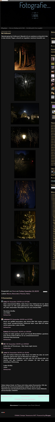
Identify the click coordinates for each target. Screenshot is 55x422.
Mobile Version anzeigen (25, 399)
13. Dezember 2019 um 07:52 (21, 319)
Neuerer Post (6, 396)
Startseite (25, 396)
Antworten (7, 315)
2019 (53, 199)
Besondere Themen (19, 293)
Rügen (52, 153)
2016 (53, 195)
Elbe (52, 134)
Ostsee (52, 152)
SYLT (52, 163)
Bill (4, 344)
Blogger (48, 415)
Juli (54, 208)
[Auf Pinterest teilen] (46, 291)
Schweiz (52, 158)
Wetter (52, 164)
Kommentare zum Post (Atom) (29, 405)
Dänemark (53, 133)
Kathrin (5, 331)
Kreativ (52, 142)
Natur (28, 293)
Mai (54, 206)
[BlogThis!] (44, 291)
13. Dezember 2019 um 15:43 (18, 352)
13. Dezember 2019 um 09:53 (17, 344)
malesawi (6, 319)
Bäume (9, 293)
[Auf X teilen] (45, 291)
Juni (54, 207)
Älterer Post (43, 396)
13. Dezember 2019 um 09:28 (20, 331)
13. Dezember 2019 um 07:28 (18, 301)
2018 (53, 198)
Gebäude (53, 137)
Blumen (52, 131)
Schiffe (52, 155)
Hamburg (53, 139)
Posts (53, 41)
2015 (53, 194)
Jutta (5, 352)
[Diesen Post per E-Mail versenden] (43, 291)
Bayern (52, 128)
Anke (5, 301)
